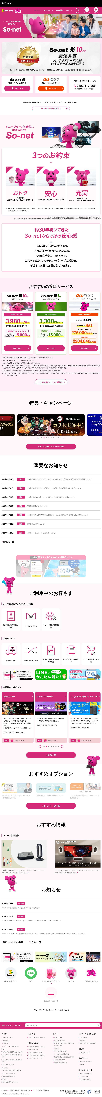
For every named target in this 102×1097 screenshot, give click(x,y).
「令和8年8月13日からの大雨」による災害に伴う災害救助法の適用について (54, 488)
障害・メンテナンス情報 (13, 942)
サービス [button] (37, 10)
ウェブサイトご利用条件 (41, 1090)
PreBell (82, 1064)
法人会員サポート (59, 1040)
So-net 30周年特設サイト (10, 1082)
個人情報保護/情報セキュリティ (20, 1090)
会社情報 (4, 1090)
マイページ (83, 1037)
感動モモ (5, 1079)
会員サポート (58, 1037)
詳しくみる (19, 88)
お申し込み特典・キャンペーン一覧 (51, 446)
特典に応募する (33, 1049)
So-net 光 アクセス (8, 1065)
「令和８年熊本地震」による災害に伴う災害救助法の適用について (51, 497)
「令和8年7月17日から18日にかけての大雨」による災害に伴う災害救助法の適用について (59, 479)
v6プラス (5, 1068)
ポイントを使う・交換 (35, 1052)
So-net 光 (5, 1040)
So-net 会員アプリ (60, 1060)
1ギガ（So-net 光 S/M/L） (11, 1046)
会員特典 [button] (59, 10)
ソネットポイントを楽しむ (36, 1055)
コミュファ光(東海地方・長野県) (12, 1052)
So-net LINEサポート (60, 1063)
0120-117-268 (86, 86)
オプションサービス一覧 (51, 806)
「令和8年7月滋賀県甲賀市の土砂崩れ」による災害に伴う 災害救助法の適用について (57, 515)
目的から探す (84, 1076)
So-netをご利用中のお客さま (51, 108)
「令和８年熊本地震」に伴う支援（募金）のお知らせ (20, 908)
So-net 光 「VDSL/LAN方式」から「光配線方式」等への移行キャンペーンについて (31, 920)
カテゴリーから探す (86, 1074)
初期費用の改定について (35, 524)
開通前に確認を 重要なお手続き (64, 1057)
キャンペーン (48, 10)
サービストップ (7, 1037)
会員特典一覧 (51, 755)
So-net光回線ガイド (8, 1076)
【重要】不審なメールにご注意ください (41, 533)
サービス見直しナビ (60, 1051)
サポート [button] (69, 10)
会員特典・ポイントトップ (36, 1047)
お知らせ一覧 (8, 541)
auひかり (5, 1049)
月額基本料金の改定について (37, 506)
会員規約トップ (85, 1052)
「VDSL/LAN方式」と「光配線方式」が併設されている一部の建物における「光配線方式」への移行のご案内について (43, 933)
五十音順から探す (85, 1079)
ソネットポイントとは (35, 1058)
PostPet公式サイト (86, 1061)
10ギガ (5, 1043)
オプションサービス (8, 1073)
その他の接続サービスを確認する (51, 382)
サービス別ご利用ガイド (61, 1054)
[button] (77, 10)
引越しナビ (57, 1048)
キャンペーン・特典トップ (36, 1037)
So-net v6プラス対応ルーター (11, 1070)
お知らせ (82, 1040)
